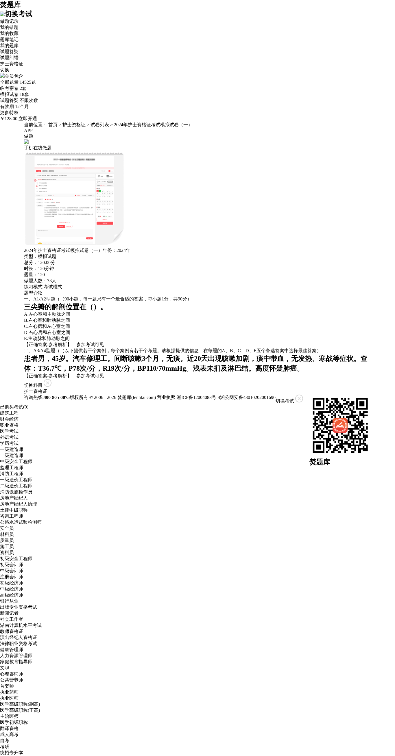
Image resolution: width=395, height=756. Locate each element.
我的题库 (9, 45)
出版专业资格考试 (18, 607)
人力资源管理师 (16, 655)
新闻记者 (9, 613)
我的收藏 (9, 33)
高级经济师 (11, 594)
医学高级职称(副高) (20, 704)
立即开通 (28, 118)
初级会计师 (11, 564)
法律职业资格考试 (18, 643)
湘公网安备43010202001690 (248, 397)
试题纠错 (9, 57)
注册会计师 (11, 576)
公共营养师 (11, 679)
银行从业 (9, 601)
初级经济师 (11, 582)
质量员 (7, 540)
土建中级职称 (14, 510)
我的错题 (9, 27)
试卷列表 (100, 124)
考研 (4, 746)
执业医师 (9, 698)
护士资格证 (74, 124)
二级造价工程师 (16, 485)
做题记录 (9, 21)
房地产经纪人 (14, 497)
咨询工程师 (11, 516)
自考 (4, 740)
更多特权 (9, 112)
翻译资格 (9, 728)
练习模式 (33, 286)
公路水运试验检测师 (21, 522)
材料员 (7, 534)
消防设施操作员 (16, 491)
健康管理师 (11, 649)
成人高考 (9, 734)
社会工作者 (11, 619)
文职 (4, 667)
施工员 (7, 546)
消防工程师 (11, 473)
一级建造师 (11, 449)
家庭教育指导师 (16, 661)
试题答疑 (9, 51)
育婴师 (7, 685)
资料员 (7, 552)
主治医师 (9, 716)
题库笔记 (9, 39)
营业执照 (166, 397)
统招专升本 (11, 752)
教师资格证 (11, 631)
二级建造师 (11, 455)
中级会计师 (11, 570)
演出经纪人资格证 (18, 637)
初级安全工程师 (16, 558)
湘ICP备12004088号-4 (198, 397)
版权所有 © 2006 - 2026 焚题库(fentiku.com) (113, 397)
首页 (53, 124)
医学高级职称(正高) (20, 710)
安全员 (7, 528)
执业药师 (9, 692)
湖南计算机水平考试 (21, 625)
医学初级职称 (14, 722)
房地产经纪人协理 (18, 503)
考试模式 (53, 286)
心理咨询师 (11, 673)
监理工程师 (11, 467)
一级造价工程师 (16, 479)
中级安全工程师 (16, 461)
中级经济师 (11, 588)
